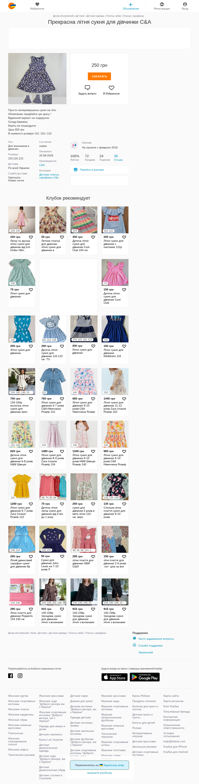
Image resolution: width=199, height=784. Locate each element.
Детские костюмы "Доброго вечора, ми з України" (83, 709)
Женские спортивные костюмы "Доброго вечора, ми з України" (52, 716)
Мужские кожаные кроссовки (112, 727)
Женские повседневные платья (17, 741)
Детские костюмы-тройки (81, 724)
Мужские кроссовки (113, 695)
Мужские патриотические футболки (111, 717)
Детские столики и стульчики (50, 777)
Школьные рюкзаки (144, 746)
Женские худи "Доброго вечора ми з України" (52, 703)
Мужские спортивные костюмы (114, 708)
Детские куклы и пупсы (142, 716)
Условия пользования (171, 735)
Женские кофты (18, 749)
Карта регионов (173, 701)
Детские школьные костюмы (82, 732)
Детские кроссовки (144, 741)
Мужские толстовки (113, 750)
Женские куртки (18, 695)
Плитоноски (15, 733)
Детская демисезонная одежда (48, 747)
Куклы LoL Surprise (51, 739)
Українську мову (114, 765)
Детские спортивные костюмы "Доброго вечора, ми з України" (83, 754)
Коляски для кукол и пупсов (145, 708)
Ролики (136, 727)
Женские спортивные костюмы (21, 702)
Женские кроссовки (51, 695)
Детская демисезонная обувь (52, 768)
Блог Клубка (171, 706)
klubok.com (12, 6)
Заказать (99, 76)
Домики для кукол (81, 701)
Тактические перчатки (109, 735)
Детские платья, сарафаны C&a (49, 176)
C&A (42, 165)
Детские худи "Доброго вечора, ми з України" (52, 758)
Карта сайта (171, 695)
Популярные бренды (176, 711)
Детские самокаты (50, 734)
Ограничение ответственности (173, 726)
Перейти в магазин (92, 169)
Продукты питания (144, 701)
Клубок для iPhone (175, 746)
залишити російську (99, 772)
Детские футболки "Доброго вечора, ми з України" (83, 741)
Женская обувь (17, 719)
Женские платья (18, 709)
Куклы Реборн (141, 695)
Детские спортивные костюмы (145, 753)
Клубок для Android (175, 751)
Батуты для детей (143, 722)
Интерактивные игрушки (142, 735)
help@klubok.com (174, 741)
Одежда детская (80, 717)
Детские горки (79, 695)
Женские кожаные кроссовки (19, 726)
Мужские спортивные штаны (114, 743)
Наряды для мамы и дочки (52, 728)
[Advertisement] (99, 38)
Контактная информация (171, 718)
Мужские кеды (110, 701)
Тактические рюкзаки (21, 754)
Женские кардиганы (21, 714)
